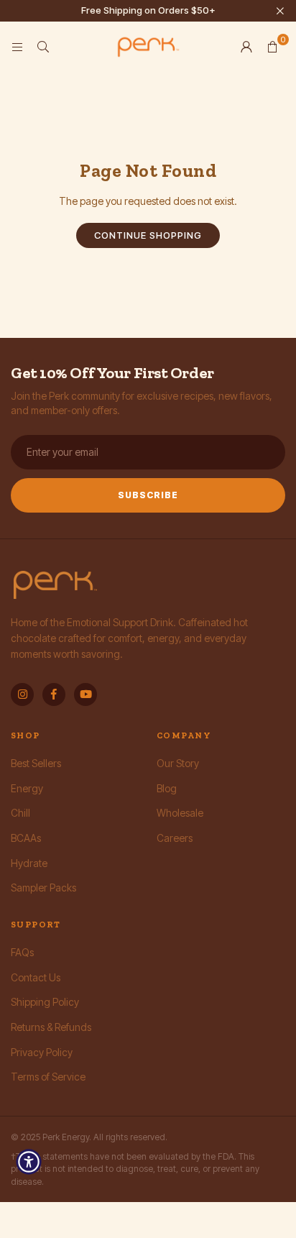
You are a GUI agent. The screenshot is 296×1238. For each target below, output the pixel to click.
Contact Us (35, 977)
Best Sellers (36, 763)
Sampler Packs (43, 887)
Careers (175, 838)
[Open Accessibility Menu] (29, 1162)
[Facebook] (53, 694)
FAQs (22, 952)
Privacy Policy (42, 1052)
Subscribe (148, 495)
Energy (27, 788)
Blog (167, 788)
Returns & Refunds (51, 1027)
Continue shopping (148, 235)
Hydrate (29, 863)
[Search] (43, 46)
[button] (272, 47)
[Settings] (246, 47)
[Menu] (17, 46)
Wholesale (180, 813)
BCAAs (26, 838)
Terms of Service (48, 1076)
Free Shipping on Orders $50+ (148, 10)
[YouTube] (85, 694)
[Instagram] (22, 694)
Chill (20, 813)
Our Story (178, 763)
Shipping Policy (45, 1002)
